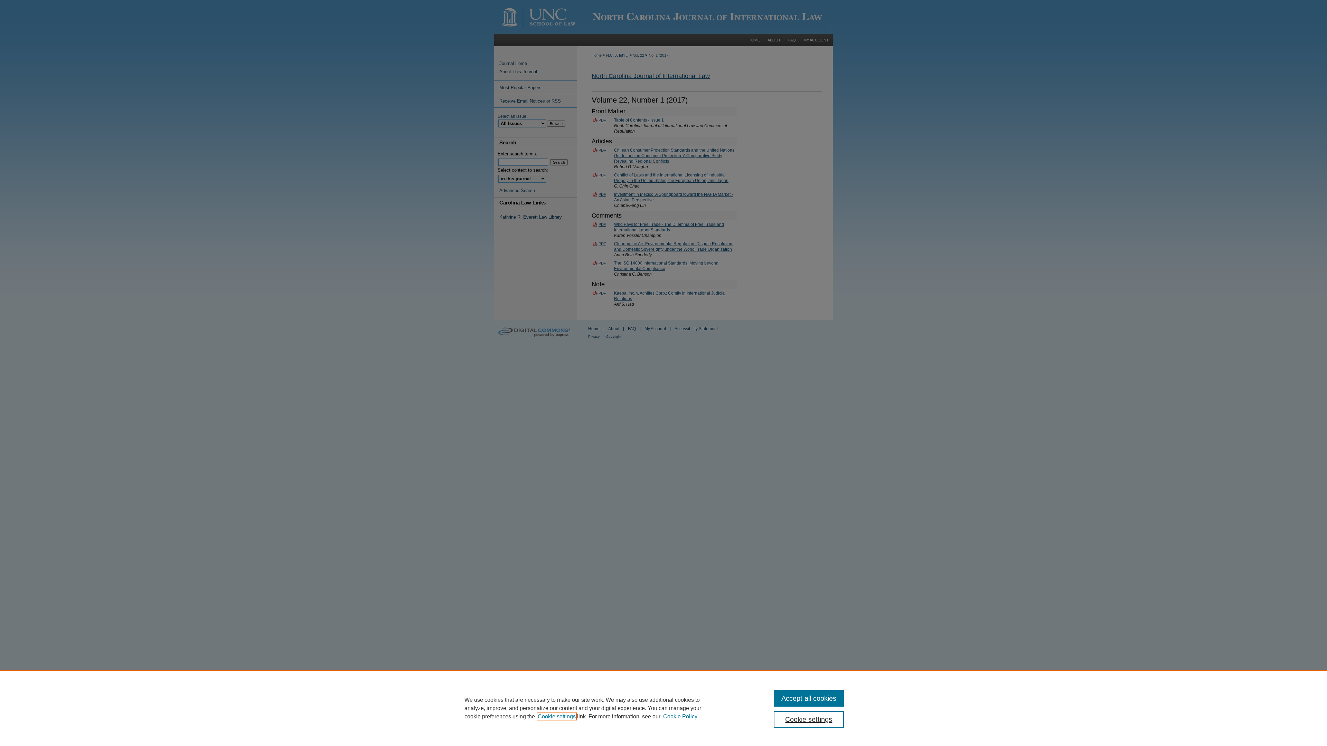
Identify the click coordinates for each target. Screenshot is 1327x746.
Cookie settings (557, 716)
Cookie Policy (680, 716)
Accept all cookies (808, 698)
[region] (663, 708)
